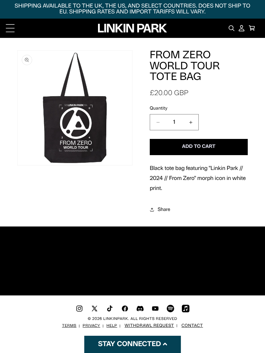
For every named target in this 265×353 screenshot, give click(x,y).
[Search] (231, 27)
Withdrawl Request (149, 326)
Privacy (91, 326)
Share (164, 209)
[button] (251, 27)
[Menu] (10, 27)
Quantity (159, 109)
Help (111, 326)
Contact (192, 326)
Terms (69, 326)
